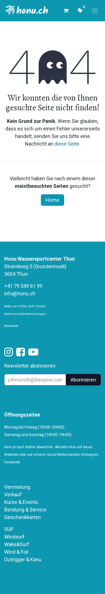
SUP (8, 529)
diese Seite (66, 144)
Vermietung (17, 487)
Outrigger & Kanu (23, 559)
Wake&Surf (16, 544)
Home (52, 200)
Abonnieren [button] (83, 380)
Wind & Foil (16, 552)
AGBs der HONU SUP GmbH (24, 306)
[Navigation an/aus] (95, 10)
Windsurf (14, 537)
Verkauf (13, 494)
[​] (8, 354)
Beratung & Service (25, 510)
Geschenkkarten (22, 517)
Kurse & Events (21, 502)
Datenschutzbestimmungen (25, 314)
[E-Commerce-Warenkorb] (66, 10)
